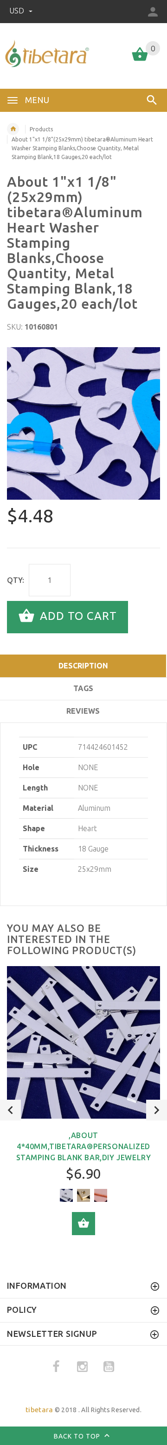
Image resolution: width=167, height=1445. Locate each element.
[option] (83, 423)
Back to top (78, 1435)
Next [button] (156, 1110)
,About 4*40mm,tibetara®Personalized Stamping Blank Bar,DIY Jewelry (83, 1146)
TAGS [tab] (83, 688)
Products (41, 129)
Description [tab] (83, 665)
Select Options (83, 1223)
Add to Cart (77, 616)
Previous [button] (10, 1110)
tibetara (39, 1410)
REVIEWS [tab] (83, 711)
